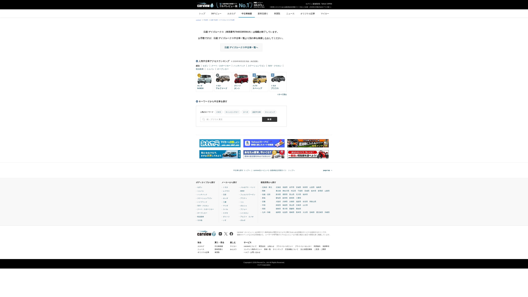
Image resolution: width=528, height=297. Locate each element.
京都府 (291, 202)
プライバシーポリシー (284, 246)
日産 (224, 195)
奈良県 (305, 202)
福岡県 (278, 212)
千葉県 (300, 191)
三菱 (224, 202)
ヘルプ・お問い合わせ (252, 252)
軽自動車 (200, 69)
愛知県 (278, 198)
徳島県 (278, 209)
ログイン (309, 4)
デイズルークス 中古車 (227, 20)
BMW (242, 191)
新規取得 (316, 4)
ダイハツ (226, 217)
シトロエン (244, 213)
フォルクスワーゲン (247, 195)
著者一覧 (267, 249)
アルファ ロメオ (247, 217)
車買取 (277, 13)
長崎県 (291, 212)
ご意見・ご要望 (320, 249)
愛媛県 (291, 209)
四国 (263, 209)
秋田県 (305, 187)
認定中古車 (256, 112)
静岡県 (291, 198)
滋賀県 (298, 202)
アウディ (243, 198)
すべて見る (282, 94)
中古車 (206, 20)
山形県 (312, 187)
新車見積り (263, 13)
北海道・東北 (267, 187)
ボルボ (242, 220)
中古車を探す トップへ (241, 170)
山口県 (305, 205)
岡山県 (291, 205)
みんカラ (233, 249)
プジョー (243, 209)
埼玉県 (293, 191)
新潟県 (278, 194)
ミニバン (210, 69)
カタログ (231, 13)
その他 (199, 220)
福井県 (305, 194)
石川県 (298, 194)
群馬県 (320, 191)
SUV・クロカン (275, 66)
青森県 (285, 187)
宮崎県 (312, 212)
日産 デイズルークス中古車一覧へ (241, 47)
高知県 (298, 209)
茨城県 (306, 191)
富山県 (291, 194)
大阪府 (278, 202)
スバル (225, 209)
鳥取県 (278, 205)
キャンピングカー (232, 112)
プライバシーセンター (303, 246)
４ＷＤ (218, 112)
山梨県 (327, 191)
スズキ (225, 213)
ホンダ (225, 198)
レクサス (226, 191)
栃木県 (313, 191)
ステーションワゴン (256, 66)
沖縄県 (327, 212)
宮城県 (298, 187)
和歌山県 (313, 202)
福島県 (318, 187)
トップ (202, 13)
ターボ (245, 112)
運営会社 (262, 246)
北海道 (278, 187)
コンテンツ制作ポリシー (253, 249)
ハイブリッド (202, 202)
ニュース (290, 13)
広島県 (298, 205)
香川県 (285, 209)
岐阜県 (285, 198)
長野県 (285, 194)
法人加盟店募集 (306, 249)
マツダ (225, 206)
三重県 (298, 198)
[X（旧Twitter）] (226, 234)
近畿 (263, 202)
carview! (198, 20)
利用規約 (317, 246)
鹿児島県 (319, 212)
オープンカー (223, 69)
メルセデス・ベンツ (247, 187)
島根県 (285, 205)
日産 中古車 (214, 20)
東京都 (278, 191)
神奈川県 (286, 191)
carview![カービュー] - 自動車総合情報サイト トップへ (274, 170)
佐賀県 (285, 212)
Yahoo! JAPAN (326, 4)
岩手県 (291, 187)
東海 (263, 198)
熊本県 (298, 212)
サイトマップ (278, 249)
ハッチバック (239, 66)
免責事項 (326, 246)
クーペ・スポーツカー (221, 66)
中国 (263, 205)
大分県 (305, 212)
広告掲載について (291, 249)
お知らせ (271, 246)
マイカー (325, 13)
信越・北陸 (266, 194)
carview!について (250, 246)
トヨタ (225, 187)
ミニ (242, 202)
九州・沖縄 (266, 212)
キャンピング (270, 112)
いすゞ (225, 220)
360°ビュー (216, 13)
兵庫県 (285, 202)
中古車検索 (247, 13)
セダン (205, 66)
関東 (263, 191)
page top (326, 170)
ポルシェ (243, 206)
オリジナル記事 (307, 13)
